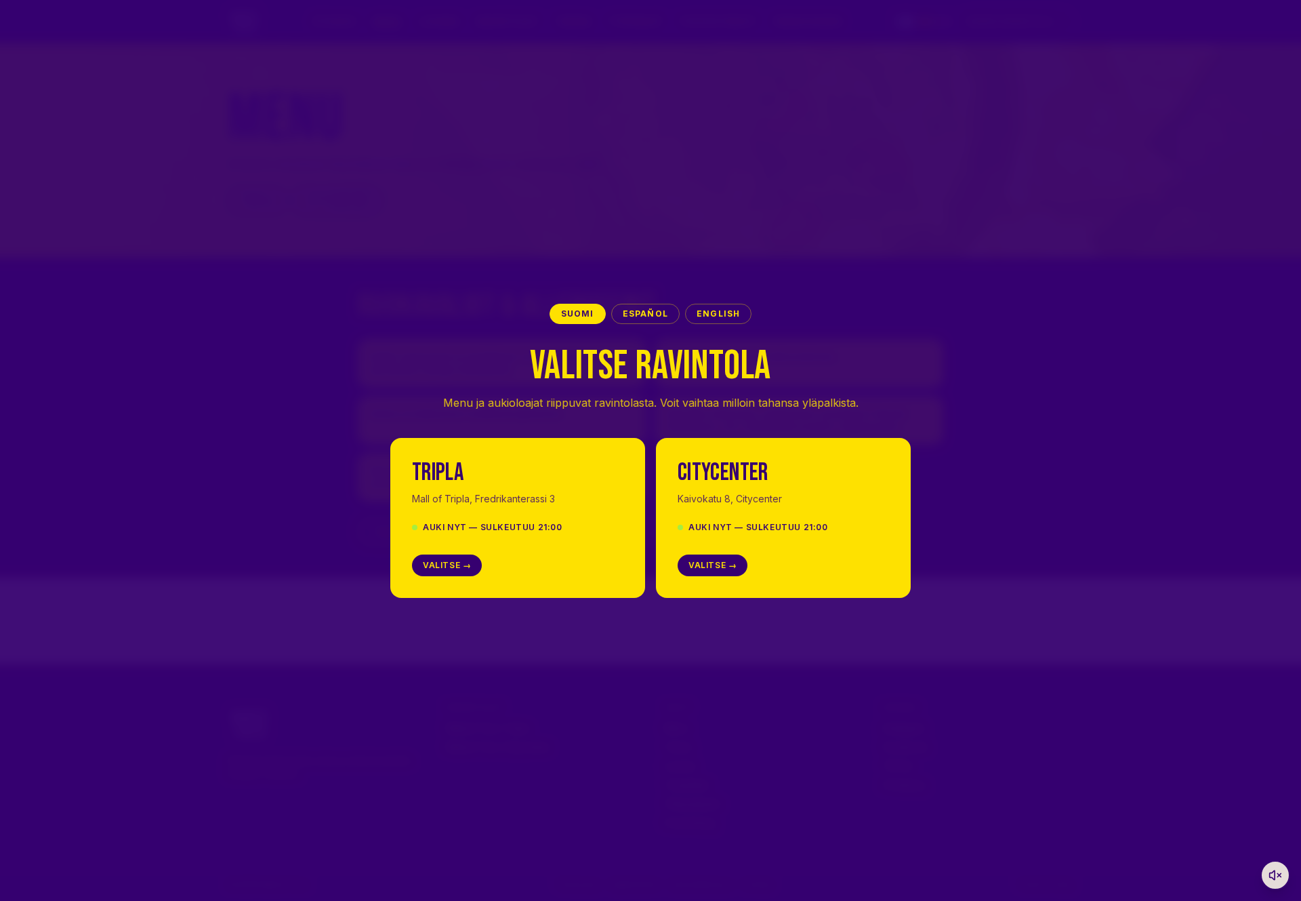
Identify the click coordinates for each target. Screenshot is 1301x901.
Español (645, 313)
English (718, 313)
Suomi (577, 313)
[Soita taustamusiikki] (1275, 875)
